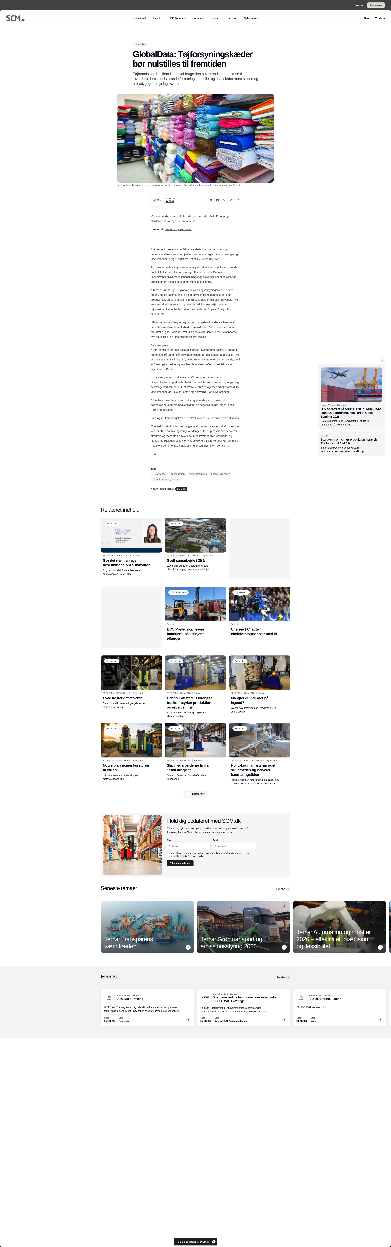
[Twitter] (224, 200)
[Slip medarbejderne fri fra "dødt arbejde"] (195, 752)
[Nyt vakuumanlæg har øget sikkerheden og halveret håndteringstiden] (259, 754)
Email (215, 840)
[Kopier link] (238, 200)
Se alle (280, 889)
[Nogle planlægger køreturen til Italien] (131, 752)
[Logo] (15, 18)
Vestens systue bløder (178, 229)
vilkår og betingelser (233, 853)
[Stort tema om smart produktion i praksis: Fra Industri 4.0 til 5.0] (351, 443)
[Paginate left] (103, 927)
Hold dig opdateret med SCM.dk (193, 1242)
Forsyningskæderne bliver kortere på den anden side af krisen (202, 418)
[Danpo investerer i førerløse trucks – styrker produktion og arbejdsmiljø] (195, 686)
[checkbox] (168, 854)
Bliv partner (376, 5)
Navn (169, 840)
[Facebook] (211, 200)
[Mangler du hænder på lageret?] (259, 684)
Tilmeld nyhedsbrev (180, 863)
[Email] (231, 200)
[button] (382, 360)
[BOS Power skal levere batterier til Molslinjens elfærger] (195, 614)
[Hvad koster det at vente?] (131, 682)
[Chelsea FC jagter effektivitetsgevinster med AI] (259, 611)
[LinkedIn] (217, 200)
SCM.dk (169, 201)
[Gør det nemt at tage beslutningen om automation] (131, 547)
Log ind (359, 5)
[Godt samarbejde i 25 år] (195, 544)
